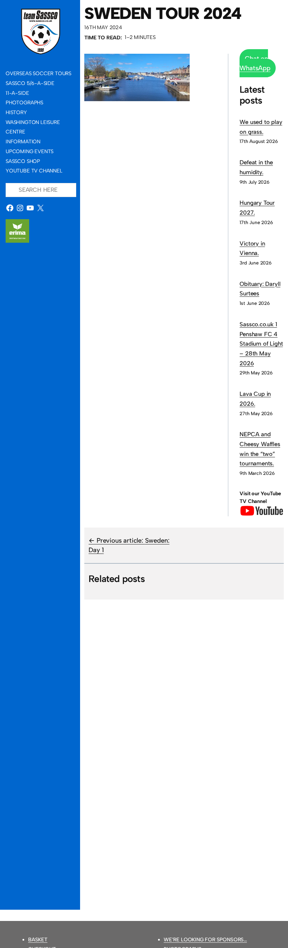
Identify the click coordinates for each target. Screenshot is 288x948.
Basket (37, 939)
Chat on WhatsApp (255, 63)
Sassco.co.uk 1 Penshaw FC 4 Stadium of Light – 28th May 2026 (261, 344)
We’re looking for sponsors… (205, 939)
